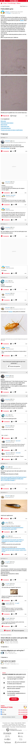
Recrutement (21, 724)
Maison (18, 3)
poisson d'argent (5, 148)
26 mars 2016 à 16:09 (9, 377)
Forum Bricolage (12, 3)
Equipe (12, 723)
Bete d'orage (4, 124)
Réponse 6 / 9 (4, 396)
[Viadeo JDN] (20, 739)
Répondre (8, 630)
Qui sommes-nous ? (6, 723)
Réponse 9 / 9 (4, 558)
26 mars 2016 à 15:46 (9, 294)
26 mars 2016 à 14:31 (9, 228)
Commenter (6, 151)
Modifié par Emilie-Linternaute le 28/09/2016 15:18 (15, 142)
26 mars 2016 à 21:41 (9, 497)
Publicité (24, 723)
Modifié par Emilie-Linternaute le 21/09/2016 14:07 (15, 309)
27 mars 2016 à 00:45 (9, 268)
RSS (17, 724)
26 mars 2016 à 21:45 (9, 523)
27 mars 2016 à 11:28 (10, 604)
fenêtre (22, 20)
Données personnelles (6, 725)
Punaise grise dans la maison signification (12, 130)
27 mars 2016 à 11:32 (15, 13)
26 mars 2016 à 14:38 (9, 282)
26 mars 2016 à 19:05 (9, 427)
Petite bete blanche (6, 128)
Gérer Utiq (24, 725)
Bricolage (4, 714)
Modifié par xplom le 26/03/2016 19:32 (13, 468)
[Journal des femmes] (7, 733)
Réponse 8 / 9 (4, 492)
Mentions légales (5, 727)
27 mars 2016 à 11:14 (9, 563)
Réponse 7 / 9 (4, 463)
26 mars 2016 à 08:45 (10, 196)
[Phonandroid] (20, 742)
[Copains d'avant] (7, 739)
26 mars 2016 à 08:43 (9, 183)
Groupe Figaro (12, 727)
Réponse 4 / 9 (4, 304)
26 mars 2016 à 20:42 (10, 454)
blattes (10, 311)
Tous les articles (12, 724)
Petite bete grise (5, 126)
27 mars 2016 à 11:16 (9, 585)
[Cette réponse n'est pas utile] (15, 151)
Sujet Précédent (6, 6)
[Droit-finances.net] (20, 736)
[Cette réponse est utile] (11, 151)
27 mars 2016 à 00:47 (9, 349)
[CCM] (20, 733)
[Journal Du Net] (7, 736)
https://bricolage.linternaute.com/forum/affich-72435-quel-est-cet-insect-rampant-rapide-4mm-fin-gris (14, 550)
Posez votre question (15, 366)
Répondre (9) (6, 115)
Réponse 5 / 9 (4, 372)
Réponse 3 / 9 (4, 277)
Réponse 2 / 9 (4, 224)
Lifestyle (4, 710)
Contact (6, 724)
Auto (3, 712)
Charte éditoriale (18, 723)
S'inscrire (14, 699)
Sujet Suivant (23, 6)
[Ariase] (7, 742)
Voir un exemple (22, 710)
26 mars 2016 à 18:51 (9, 416)
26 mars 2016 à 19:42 (10, 442)
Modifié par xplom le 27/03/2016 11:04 (13, 537)
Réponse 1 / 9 (4, 137)
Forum (5, 3)
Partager (14, 115)
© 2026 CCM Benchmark (21, 727)
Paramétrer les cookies (16, 725)
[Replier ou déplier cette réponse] (26, 137)
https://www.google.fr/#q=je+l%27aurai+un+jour (13, 477)
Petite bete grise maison (7, 123)
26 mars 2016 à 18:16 (9, 400)
